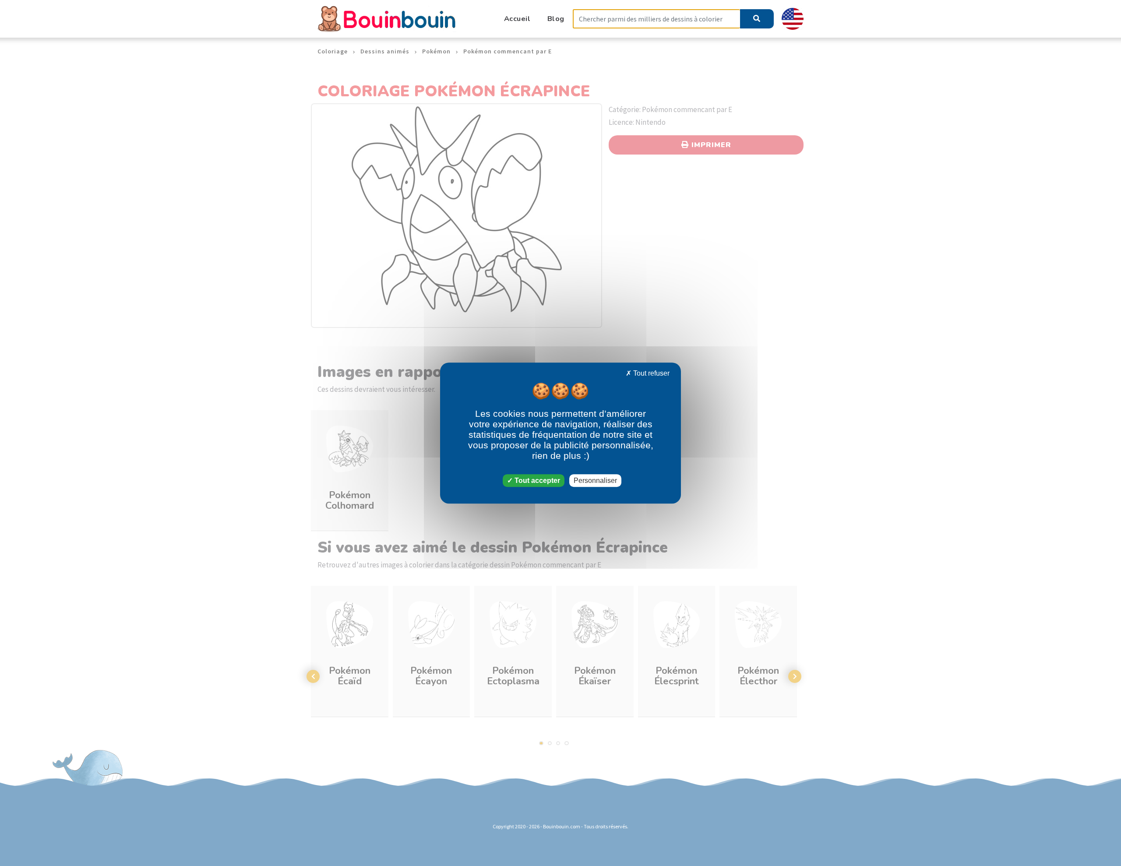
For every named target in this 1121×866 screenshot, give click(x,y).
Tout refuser (650, 373)
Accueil (517, 19)
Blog (555, 19)
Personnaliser (595, 480)
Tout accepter (536, 480)
